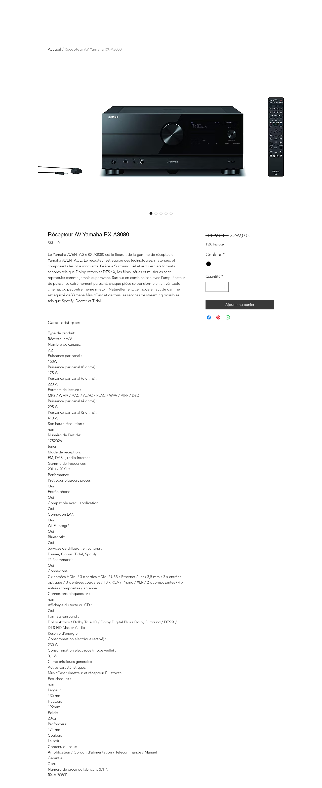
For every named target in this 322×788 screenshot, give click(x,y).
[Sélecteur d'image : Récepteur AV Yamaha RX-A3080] (150, 213)
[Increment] (224, 287)
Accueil (54, 49)
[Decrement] (209, 287)
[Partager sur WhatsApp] (228, 317)
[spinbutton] (217, 287)
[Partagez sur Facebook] (209, 317)
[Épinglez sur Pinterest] (218, 317)
